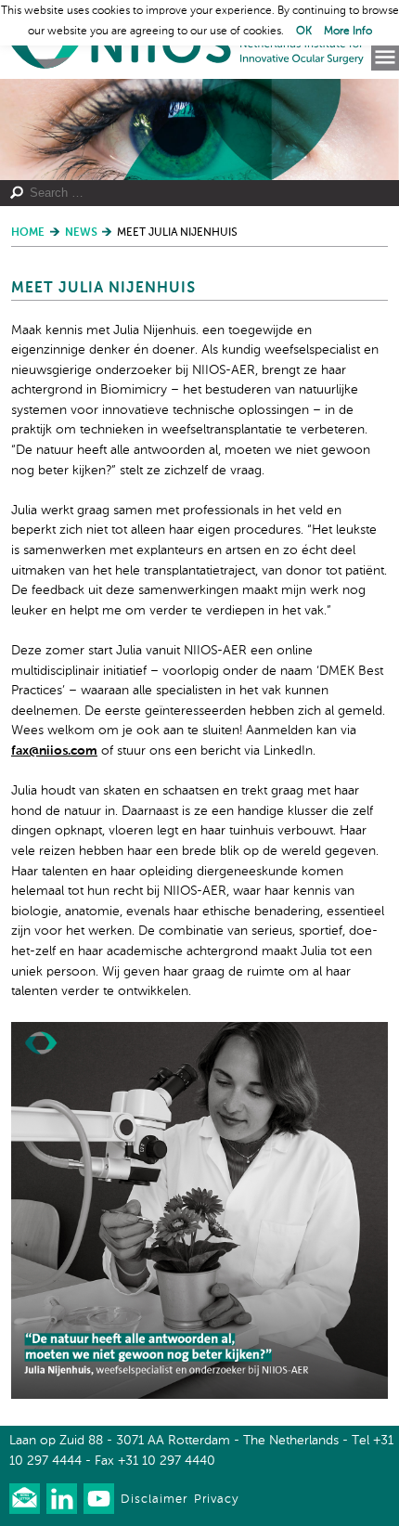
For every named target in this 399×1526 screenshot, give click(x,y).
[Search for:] (189, 193)
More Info (348, 31)
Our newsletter (24, 1498)
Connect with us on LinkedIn (61, 1498)
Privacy (216, 1500)
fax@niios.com (54, 750)
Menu (385, 57)
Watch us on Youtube (99, 1498)
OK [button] (304, 31)
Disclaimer (154, 1500)
